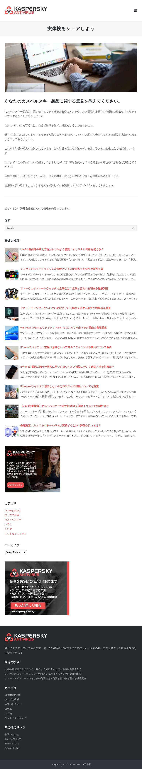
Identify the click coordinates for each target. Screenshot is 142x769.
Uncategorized (12, 510)
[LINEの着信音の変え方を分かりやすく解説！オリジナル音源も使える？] (11, 255)
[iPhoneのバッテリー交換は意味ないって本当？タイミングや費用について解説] (11, 353)
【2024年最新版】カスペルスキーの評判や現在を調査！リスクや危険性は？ (64, 405)
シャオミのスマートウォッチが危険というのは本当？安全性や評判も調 (61, 268)
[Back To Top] (132, 760)
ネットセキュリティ (15, 533)
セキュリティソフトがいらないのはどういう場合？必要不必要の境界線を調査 (65, 307)
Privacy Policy (12, 748)
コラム (8, 524)
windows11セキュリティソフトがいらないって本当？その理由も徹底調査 (63, 327)
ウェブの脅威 (12, 514)
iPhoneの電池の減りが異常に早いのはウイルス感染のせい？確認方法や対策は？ (67, 366)
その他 (8, 528)
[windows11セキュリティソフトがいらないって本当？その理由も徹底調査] (11, 333)
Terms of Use (12, 743)
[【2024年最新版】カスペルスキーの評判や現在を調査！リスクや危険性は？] (11, 411)
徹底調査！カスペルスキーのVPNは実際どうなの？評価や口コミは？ (60, 425)
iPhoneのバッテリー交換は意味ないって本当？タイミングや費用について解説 (66, 347)
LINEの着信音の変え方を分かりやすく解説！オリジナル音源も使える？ (62, 249)
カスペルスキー (13, 519)
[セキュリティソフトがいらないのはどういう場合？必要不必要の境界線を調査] (11, 314)
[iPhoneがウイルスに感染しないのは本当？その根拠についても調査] (11, 392)
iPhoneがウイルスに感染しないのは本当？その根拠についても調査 (59, 386)
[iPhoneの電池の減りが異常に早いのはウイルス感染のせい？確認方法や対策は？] (11, 372)
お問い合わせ (12, 734)
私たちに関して (13, 738)
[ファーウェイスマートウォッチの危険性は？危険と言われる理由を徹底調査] (11, 294)
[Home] (71, 637)
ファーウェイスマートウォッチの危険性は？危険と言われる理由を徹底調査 (64, 288)
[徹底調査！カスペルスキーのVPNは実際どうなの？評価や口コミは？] (11, 431)
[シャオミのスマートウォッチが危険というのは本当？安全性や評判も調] (11, 274)
